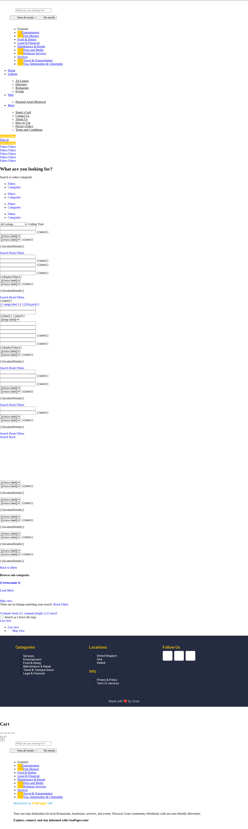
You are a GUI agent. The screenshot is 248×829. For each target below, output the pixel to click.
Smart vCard (23, 112)
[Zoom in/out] (13, 733)
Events (20, 91)
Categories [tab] (14, 187)
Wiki (11, 94)
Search (4, 253)
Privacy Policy (24, 126)
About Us (22, 119)
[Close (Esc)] (1, 733)
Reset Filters (16, 253)
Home (11, 70)
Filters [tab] (11, 183)
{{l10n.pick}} (31, 304)
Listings (12, 74)
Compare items (24, 613)
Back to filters (8, 567)
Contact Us (22, 115)
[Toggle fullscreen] (9, 733)
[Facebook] (179, 656)
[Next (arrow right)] (5, 736)
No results (49, 17)
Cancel (52, 613)
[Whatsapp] (190, 656)
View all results (25, 17)
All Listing (22, 81)
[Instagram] (167, 656)
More (11, 105)
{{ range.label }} (11, 304)
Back (12, 437)
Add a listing (8, 136)
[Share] (5, 733)
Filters (4, 146)
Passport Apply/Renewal (31, 101)
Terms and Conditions (29, 129)
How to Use (23, 122)
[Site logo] (99, 6)
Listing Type (36, 224)
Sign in (4, 139)
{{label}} (43, 232)
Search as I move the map (20, 617)
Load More (7, 590)
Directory (21, 84)
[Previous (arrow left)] (1, 736)
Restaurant (22, 88)
